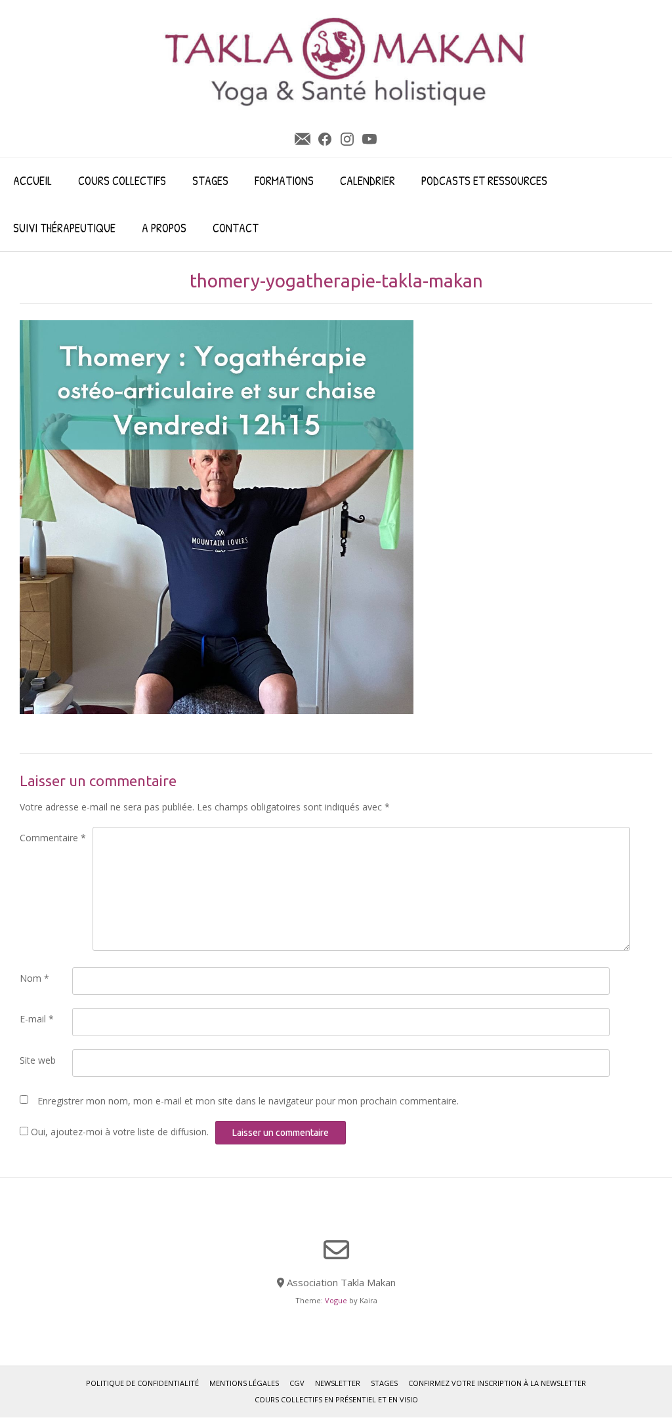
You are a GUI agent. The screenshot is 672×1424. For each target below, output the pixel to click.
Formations (284, 181)
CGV (296, 1383)
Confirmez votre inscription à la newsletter (497, 1383)
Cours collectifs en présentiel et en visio (336, 1399)
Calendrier (367, 181)
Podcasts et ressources (484, 181)
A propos (164, 228)
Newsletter (302, 139)
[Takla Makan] (345, 61)
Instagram (347, 139)
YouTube (369, 139)
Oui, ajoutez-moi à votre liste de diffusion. (118, 1131)
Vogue (336, 1300)
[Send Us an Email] (336, 1250)
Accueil (32, 181)
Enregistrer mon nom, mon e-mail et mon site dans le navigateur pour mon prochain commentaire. (248, 1101)
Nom (34, 978)
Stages (210, 181)
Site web (38, 1060)
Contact (236, 228)
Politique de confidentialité (142, 1383)
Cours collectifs (122, 181)
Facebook (325, 139)
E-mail (37, 1019)
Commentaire (53, 837)
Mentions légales (244, 1383)
